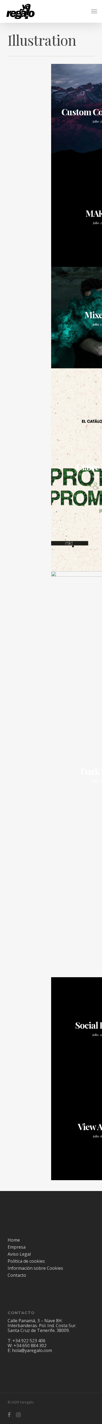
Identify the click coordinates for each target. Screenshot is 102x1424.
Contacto (17, 1275)
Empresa (17, 1247)
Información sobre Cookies (35, 1268)
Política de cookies (26, 1261)
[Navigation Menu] (94, 11)
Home (14, 1240)
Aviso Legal (19, 1254)
